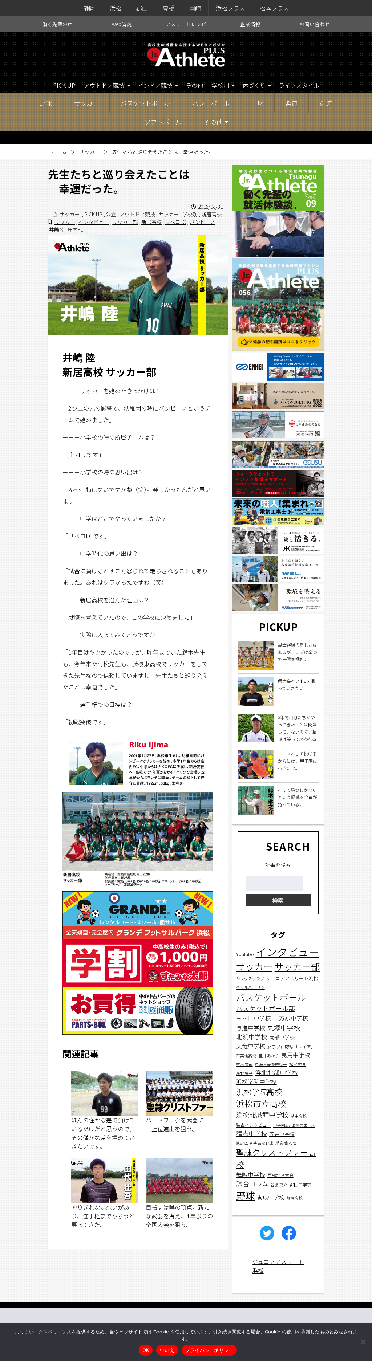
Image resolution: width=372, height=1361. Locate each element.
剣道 (326, 102)
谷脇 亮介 (279, 1184)
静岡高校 (295, 1198)
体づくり (254, 85)
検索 (278, 900)
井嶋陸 (56, 229)
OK (145, 1350)
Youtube (245, 954)
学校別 (220, 85)
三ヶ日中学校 (253, 1018)
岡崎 (195, 8)
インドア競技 (155, 85)
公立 (111, 214)
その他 (194, 85)
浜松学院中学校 (256, 1081)
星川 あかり (268, 1055)
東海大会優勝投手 (271, 1064)
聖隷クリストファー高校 (276, 1157)
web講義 (122, 24)
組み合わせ (286, 1143)
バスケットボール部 (265, 1008)
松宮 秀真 (297, 1064)
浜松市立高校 (261, 1103)
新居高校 (211, 214)
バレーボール (210, 102)
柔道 (291, 102)
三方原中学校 (290, 1018)
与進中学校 (250, 1027)
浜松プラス (230, 8)
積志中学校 (251, 1133)
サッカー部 (125, 221)
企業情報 (250, 24)
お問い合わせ (314, 24)
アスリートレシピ (186, 24)
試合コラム (252, 1183)
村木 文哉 (244, 1064)
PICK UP (64, 85)
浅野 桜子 (244, 1073)
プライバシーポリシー (209, 1350)
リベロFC (175, 221)
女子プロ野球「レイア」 (291, 1046)
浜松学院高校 (259, 1091)
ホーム (59, 151)
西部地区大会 (280, 1175)
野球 (46, 102)
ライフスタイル (299, 85)
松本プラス (274, 8)
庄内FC (76, 229)
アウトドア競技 (104, 85)
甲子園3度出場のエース (294, 1125)
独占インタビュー (253, 1125)
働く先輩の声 (57, 24)
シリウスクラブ (250, 978)
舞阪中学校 (250, 1174)
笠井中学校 (282, 1133)
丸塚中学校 (283, 1027)
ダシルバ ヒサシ (250, 987)
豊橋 (168, 8)
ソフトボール (163, 121)
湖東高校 (299, 1115)
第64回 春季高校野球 (254, 1143)
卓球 (257, 102)
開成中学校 (270, 1197)
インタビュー (93, 221)
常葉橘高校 (246, 1055)
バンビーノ (202, 221)
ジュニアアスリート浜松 (292, 978)
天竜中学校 (250, 1046)
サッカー (86, 102)
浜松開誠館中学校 (262, 1114)
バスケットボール (145, 102)
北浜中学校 (251, 1036)
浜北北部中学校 (276, 1072)
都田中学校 (300, 1184)
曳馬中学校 (295, 1055)
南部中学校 (282, 1037)
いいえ (167, 1350)
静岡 (89, 8)
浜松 (115, 8)
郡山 (142, 8)
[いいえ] (363, 1341)
